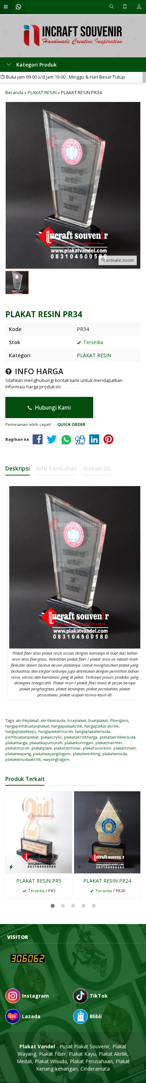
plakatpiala (42, 748)
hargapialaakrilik (66, 726)
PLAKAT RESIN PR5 (38, 880)
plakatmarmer (109, 742)
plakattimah (124, 748)
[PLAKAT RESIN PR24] (107, 831)
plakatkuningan (78, 742)
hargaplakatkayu (20, 731)
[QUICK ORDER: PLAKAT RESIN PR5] (11, 866)
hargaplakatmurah (55, 731)
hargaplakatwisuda (92, 731)
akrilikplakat (27, 720)
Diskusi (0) (96, 468)
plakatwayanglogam (52, 753)
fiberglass (119, 720)
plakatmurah (17, 748)
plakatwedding (86, 753)
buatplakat (98, 720)
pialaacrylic (51, 737)
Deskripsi (17, 468)
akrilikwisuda (53, 720)
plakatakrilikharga (80, 737)
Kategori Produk (36, 64)
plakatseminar (67, 748)
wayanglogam (56, 759)
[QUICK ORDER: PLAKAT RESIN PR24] (79, 866)
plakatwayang (18, 753)
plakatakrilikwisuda (117, 737)
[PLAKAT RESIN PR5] (39, 831)
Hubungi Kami (52, 407)
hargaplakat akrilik (101, 726)
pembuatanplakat (22, 737)
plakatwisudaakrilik (23, 759)
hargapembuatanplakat (27, 726)
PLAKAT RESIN (94, 355)
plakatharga (16, 742)
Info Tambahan (56, 468)
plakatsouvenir (97, 748)
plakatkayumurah (45, 742)
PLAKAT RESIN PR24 (107, 880)
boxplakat (76, 720)
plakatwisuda (114, 753)
